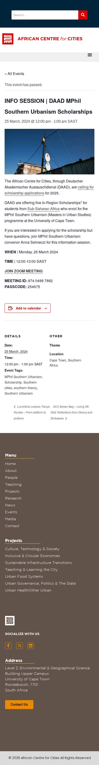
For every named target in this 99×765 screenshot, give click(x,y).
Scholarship (13, 382)
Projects (12, 491)
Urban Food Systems (24, 576)
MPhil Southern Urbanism (23, 376)
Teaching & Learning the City (31, 569)
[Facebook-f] (8, 645)
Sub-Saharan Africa (43, 208)
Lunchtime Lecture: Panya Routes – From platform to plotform (32, 412)
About (11, 470)
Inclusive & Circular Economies (32, 556)
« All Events (14, 73)
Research (13, 498)
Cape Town (58, 360)
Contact (12, 526)
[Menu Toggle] (89, 54)
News (10, 505)
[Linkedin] (30, 645)
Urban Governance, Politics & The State (40, 583)
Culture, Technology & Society (32, 549)
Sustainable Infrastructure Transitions (38, 562)
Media (10, 519)
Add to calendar (28, 308)
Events (11, 512)
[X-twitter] (19, 645)
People (11, 477)
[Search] (82, 15)
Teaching (13, 484)
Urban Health (17, 590)
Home (10, 464)
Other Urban (40, 590)
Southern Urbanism (19, 393)
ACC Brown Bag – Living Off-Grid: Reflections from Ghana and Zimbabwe (71, 412)
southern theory (25, 387)
